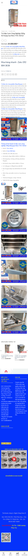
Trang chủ (4, 31)
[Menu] (2, 2)
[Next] (27, 353)
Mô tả (2, 80)
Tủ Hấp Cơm (12, 31)
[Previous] (1, 353)
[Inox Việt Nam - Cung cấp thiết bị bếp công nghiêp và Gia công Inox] (14, 2)
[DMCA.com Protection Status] (6, 443)
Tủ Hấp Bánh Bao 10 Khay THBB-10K (7, 356)
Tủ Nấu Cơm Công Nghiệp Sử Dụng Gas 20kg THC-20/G (21, 357)
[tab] (14, 80)
